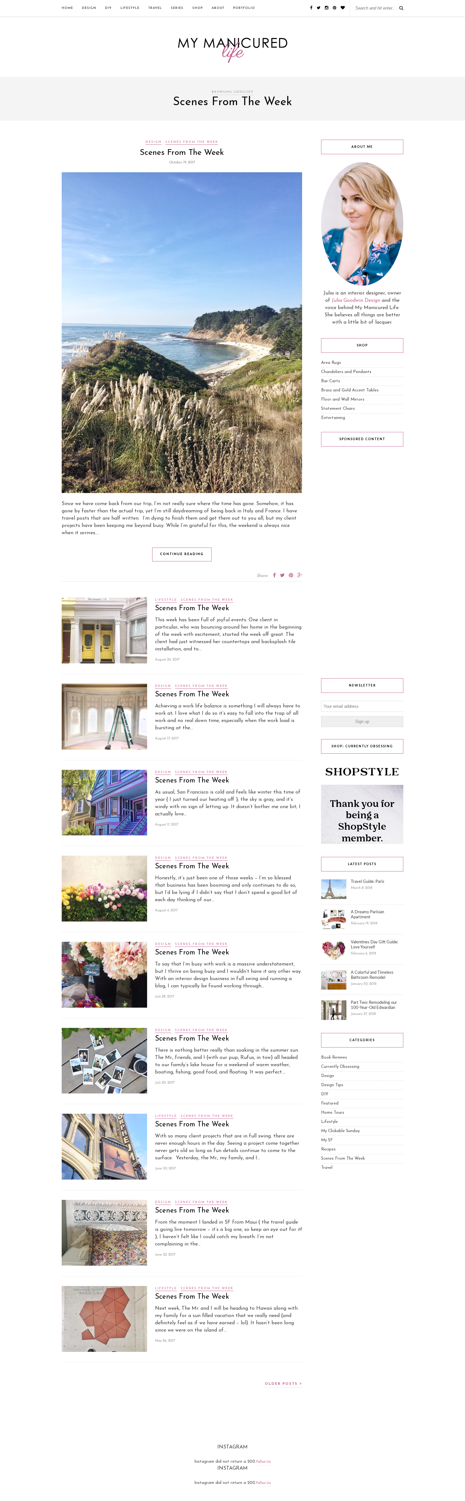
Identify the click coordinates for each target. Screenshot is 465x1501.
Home (67, 8)
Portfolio (244, 8)
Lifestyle (130, 8)
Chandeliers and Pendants (346, 372)
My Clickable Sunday (340, 1131)
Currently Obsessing (340, 1067)
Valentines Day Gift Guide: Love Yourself (374, 944)
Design (89, 8)
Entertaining (333, 418)
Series (177, 8)
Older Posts (282, 1384)
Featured (329, 1103)
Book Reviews (334, 1057)
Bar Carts (330, 381)
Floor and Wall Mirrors (342, 399)
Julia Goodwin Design (356, 300)
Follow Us (263, 1462)
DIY (108, 8)
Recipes (328, 1149)
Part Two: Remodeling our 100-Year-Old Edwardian (374, 1005)
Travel (155, 8)
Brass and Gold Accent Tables (350, 390)
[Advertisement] (362, 564)
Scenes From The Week (191, 142)
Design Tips (332, 1085)
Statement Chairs (338, 409)
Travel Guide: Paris (367, 882)
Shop (197, 8)
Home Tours (332, 1113)
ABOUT (218, 8)
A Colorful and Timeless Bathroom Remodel (372, 975)
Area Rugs (331, 363)
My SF (327, 1140)
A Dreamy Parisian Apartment (367, 914)
